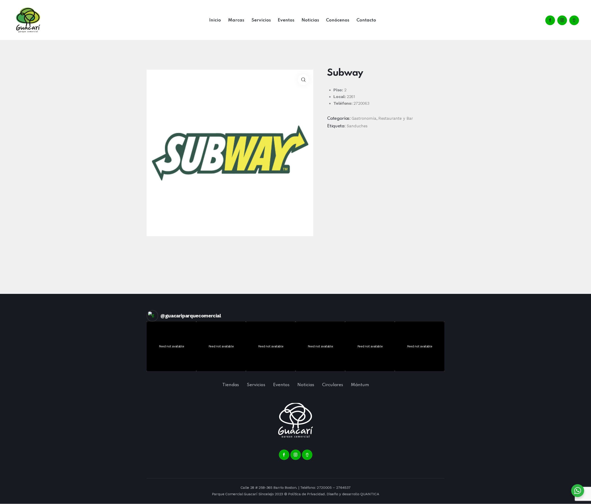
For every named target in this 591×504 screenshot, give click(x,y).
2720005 (324, 487)
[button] (303, 79)
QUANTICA (369, 494)
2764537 (343, 487)
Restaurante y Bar (395, 118)
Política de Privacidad (306, 494)
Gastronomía (364, 118)
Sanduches (357, 126)
